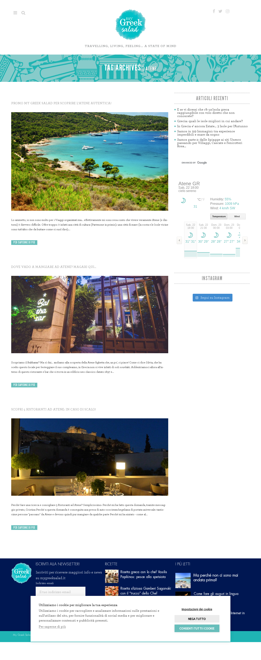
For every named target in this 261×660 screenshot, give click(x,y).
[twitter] (220, 11)
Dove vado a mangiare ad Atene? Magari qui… (53, 267)
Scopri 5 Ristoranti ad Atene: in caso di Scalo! (53, 409)
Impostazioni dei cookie (197, 609)
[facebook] (214, 11)
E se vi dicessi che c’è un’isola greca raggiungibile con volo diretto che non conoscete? (206, 113)
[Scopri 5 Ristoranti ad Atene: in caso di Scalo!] (89, 457)
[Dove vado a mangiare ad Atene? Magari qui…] (89, 314)
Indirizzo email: (45, 583)
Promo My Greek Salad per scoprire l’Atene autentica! (61, 103)
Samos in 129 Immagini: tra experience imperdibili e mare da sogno (206, 133)
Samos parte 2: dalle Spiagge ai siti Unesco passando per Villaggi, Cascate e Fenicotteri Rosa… (209, 143)
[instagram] (227, 11)
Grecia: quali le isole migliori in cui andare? (210, 121)
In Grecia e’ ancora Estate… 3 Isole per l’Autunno (212, 126)
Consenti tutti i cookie (197, 628)
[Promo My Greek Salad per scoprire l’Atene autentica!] (89, 161)
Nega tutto (197, 619)
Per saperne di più (24, 242)
